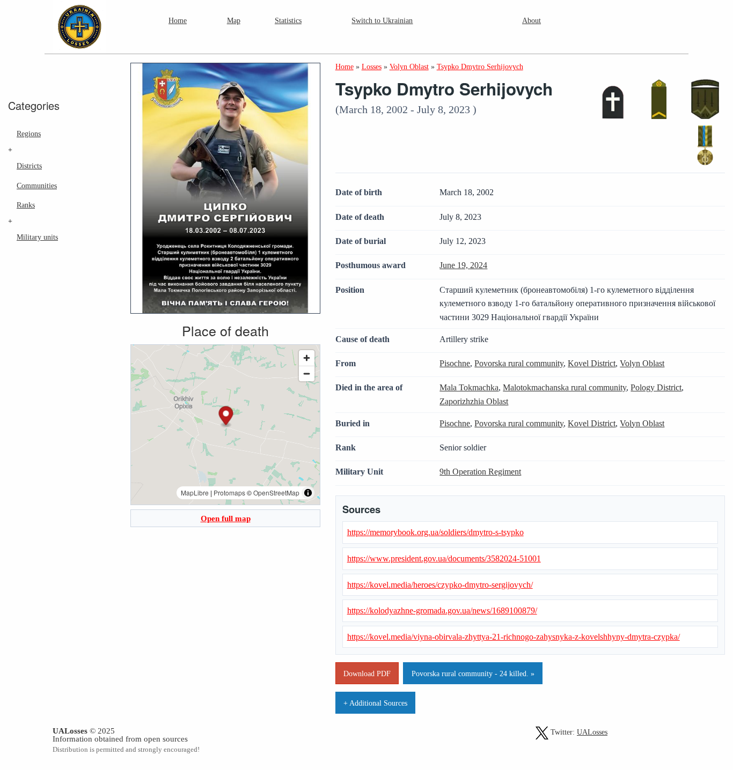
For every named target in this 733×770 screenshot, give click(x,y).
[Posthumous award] (705, 145)
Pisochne (454, 363)
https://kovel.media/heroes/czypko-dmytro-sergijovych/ (440, 584)
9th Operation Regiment (480, 471)
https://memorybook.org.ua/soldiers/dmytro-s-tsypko (435, 532)
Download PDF (367, 673)
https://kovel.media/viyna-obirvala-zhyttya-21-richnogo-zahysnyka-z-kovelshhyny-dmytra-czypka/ (513, 636)
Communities (37, 185)
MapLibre (195, 492)
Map (233, 20)
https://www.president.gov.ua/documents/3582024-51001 (444, 558)
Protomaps (229, 492)
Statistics (288, 20)
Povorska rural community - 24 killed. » (473, 673)
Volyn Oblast (642, 363)
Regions (29, 133)
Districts (29, 165)
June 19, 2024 (463, 265)
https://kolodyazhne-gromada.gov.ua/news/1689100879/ (442, 610)
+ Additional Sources (375, 703)
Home (177, 20)
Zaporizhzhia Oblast (473, 401)
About (531, 20)
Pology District (656, 387)
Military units (37, 237)
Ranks (26, 205)
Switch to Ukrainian (382, 20)
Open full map (226, 518)
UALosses (592, 732)
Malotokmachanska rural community (564, 387)
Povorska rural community (518, 363)
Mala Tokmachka (469, 387)
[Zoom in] (306, 358)
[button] (225, 417)
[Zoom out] (306, 373)
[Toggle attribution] (308, 492)
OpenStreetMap (276, 492)
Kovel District (591, 363)
